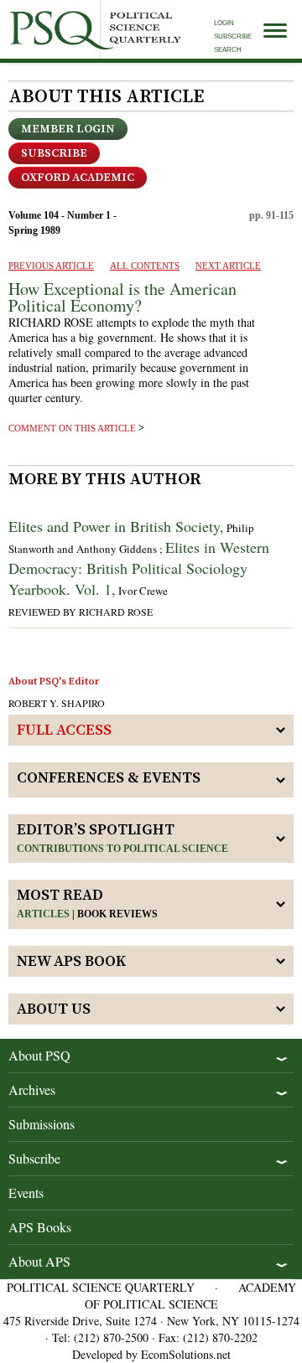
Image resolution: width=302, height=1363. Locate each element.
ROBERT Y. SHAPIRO (56, 703)
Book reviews (117, 914)
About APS (39, 1261)
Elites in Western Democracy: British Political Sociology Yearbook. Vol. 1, (138, 568)
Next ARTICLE (228, 266)
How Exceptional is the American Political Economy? (122, 297)
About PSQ (39, 1055)
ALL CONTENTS (145, 266)
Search (228, 50)
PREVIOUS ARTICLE (51, 266)
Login (224, 23)
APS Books (39, 1227)
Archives (31, 1089)
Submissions (41, 1124)
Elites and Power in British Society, (116, 526)
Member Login (68, 129)
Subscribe (233, 36)
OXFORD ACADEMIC (77, 177)
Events (26, 1192)
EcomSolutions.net (186, 1354)
